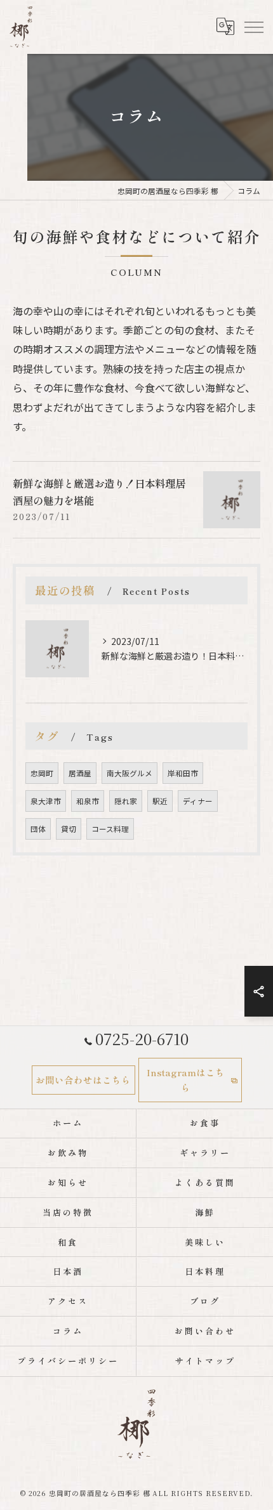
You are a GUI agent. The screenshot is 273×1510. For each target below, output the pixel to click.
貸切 (68, 829)
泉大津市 (45, 801)
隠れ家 (125, 801)
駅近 (160, 801)
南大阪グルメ (129, 773)
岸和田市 (183, 773)
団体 (38, 829)
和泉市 (87, 801)
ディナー (198, 801)
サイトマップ (205, 1361)
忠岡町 (41, 773)
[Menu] (253, 27)
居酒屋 (80, 773)
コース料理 (110, 829)
